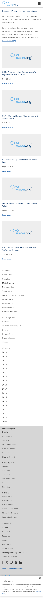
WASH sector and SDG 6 (13, 295)
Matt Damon (8, 283)
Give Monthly (7, 436)
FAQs (4, 540)
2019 (4, 381)
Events (5, 330)
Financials (6, 487)
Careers (5, 528)
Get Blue (6, 279)
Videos (5, 342)
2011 (4, 414)
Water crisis (7, 303)
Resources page (9, 41)
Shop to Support (8, 457)
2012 (4, 409)
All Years (6, 348)
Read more (6, 171)
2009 (4, 422)
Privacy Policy (7, 544)
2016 (4, 393)
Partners (5, 483)
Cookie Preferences (9, 556)
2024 (4, 360)
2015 (4, 397)
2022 (4, 369)
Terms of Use (7, 548)
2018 (4, 385)
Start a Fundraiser (9, 444)
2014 (4, 401)
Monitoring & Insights (10, 513)
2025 (4, 356)
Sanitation (7, 291)
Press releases (8, 338)
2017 (4, 389)
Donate (5, 432)
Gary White (7, 275)
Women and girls (9, 312)
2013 (4, 405)
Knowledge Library (9, 517)
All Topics (6, 271)
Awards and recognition (13, 326)
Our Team (6, 474)
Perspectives (7, 334)
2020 (4, 377)
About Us (5, 466)
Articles (5, 322)
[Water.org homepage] (10, 3)
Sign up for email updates (12, 568)
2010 (4, 418)
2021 (4, 373)
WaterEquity (8, 308)
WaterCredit (8, 299)
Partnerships (8, 287)
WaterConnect (8, 504)
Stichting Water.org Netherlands (14, 553)
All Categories (8, 318)
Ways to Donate (8, 449)
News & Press (7, 532)
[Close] (39, 578)
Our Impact (6, 470)
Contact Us (6, 524)
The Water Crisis (8, 479)
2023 (4, 364)
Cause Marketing (8, 453)
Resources (6, 536)
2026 (4, 352)
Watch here (7, 84)
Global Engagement (10, 509)
